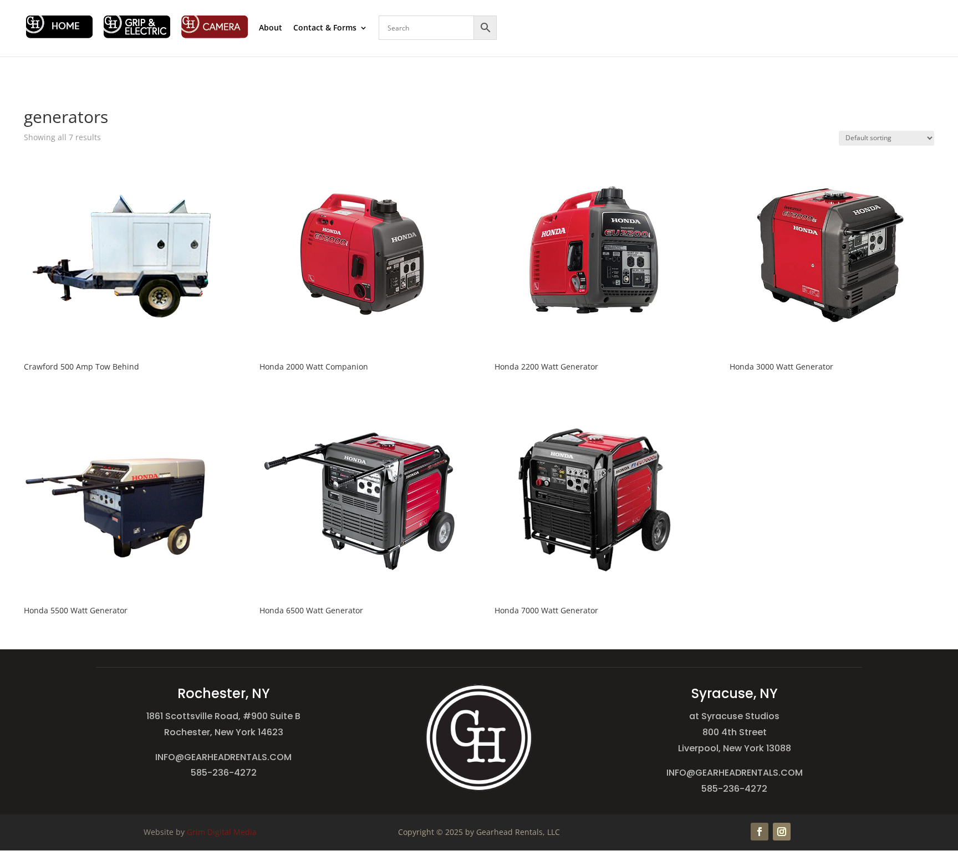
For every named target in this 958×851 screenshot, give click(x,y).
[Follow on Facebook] (759, 831)
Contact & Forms (324, 28)
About (270, 28)
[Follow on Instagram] (782, 831)
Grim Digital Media (222, 832)
